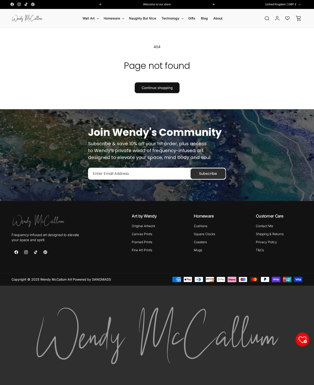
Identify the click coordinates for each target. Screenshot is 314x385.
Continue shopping (157, 88)
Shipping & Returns (270, 234)
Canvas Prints (142, 234)
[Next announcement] (213, 4)
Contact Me (264, 226)
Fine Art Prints (142, 250)
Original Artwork (143, 226)
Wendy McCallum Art (56, 279)
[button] (90, 18)
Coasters (200, 242)
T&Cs (260, 250)
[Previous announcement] (100, 4)
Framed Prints (142, 242)
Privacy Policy (266, 242)
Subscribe (208, 173)
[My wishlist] (287, 18)
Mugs (198, 250)
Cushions (200, 226)
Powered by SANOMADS (92, 279)
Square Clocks (204, 234)
